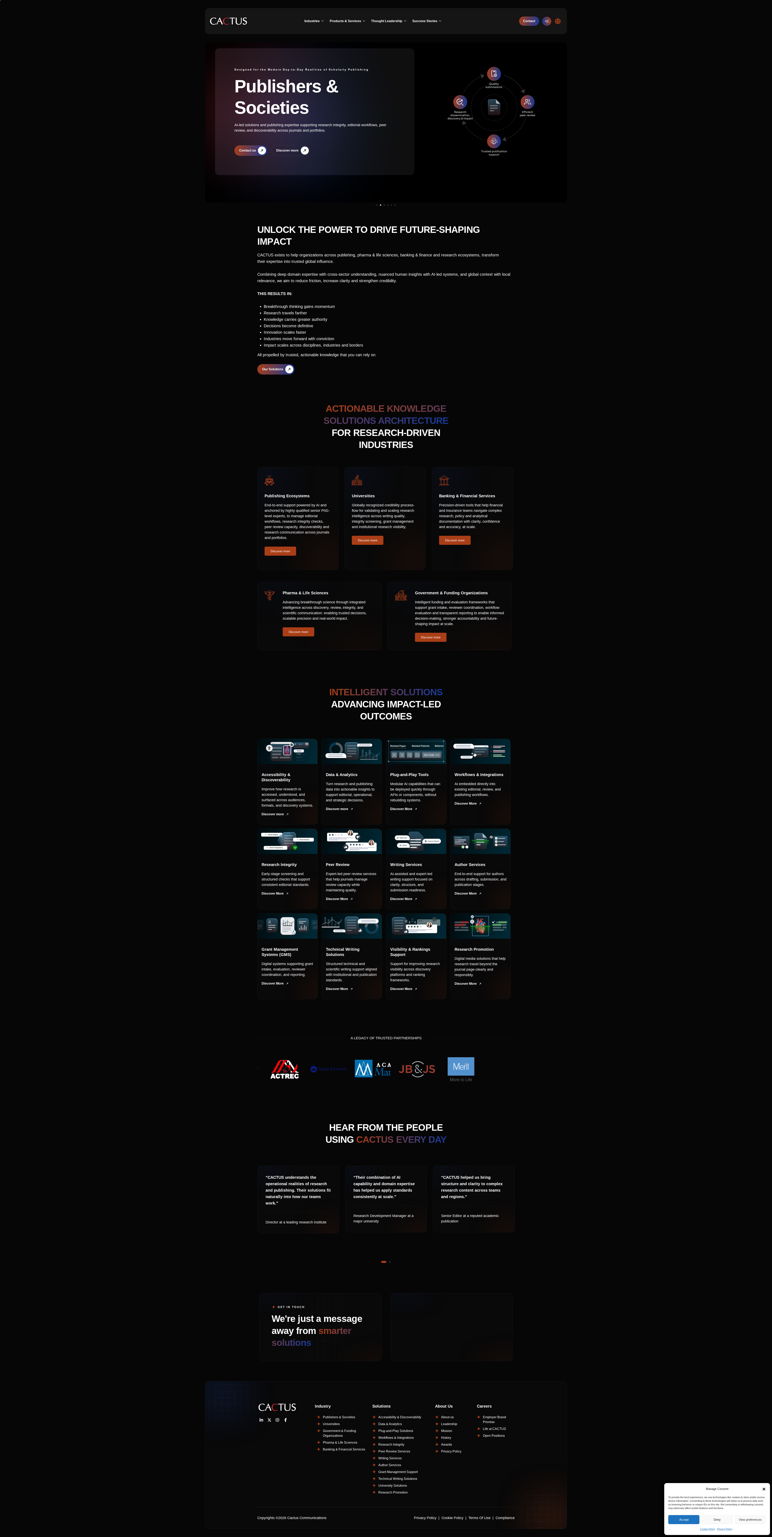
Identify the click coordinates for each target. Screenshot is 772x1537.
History (446, 1437)
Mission (446, 1431)
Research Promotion (393, 1492)
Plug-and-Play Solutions (395, 1431)
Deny (717, 1519)
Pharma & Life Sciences (340, 1442)
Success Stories (424, 21)
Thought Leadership (386, 21)
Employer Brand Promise (494, 1419)
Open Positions (494, 1435)
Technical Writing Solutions (397, 1478)
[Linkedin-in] (261, 1420)
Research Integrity (391, 1444)
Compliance (505, 1518)
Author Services (389, 1465)
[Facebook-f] (285, 1420)
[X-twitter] (269, 1420)
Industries (312, 21)
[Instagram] (277, 1420)
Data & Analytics (390, 1424)
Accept (684, 1519)
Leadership (449, 1424)
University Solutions (392, 1485)
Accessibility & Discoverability (399, 1417)
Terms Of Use (479, 1518)
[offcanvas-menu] (546, 21)
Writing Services (390, 1458)
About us (447, 1417)
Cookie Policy (707, 1529)
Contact (529, 21)
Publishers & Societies (339, 1417)
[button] (764, 1489)
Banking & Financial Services (344, 1449)
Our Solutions (272, 369)
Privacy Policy (724, 1529)
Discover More (401, 809)
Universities (331, 1424)
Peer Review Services (394, 1451)
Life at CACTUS (494, 1429)
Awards (446, 1444)
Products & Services (345, 21)
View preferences (750, 1519)
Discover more (280, 551)
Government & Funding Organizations (339, 1433)
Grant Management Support (398, 1472)
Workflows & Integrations (396, 1437)
